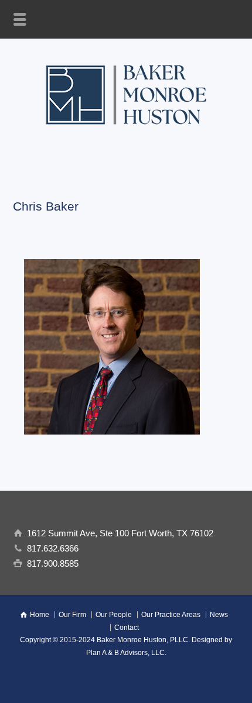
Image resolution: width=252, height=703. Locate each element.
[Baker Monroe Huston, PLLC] (126, 130)
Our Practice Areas (170, 615)
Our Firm (72, 615)
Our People (114, 615)
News (219, 615)
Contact (126, 627)
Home (39, 615)
